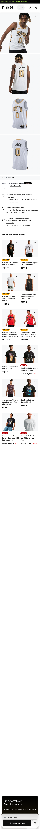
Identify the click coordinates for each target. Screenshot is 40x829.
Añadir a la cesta (18, 823)
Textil (3, 178)
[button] (20, 210)
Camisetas (11, 178)
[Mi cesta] (35, 7)
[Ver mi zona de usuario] (30, 7)
